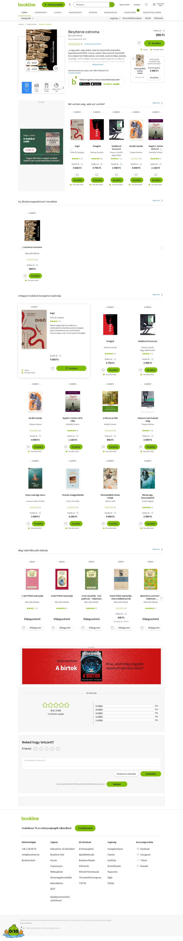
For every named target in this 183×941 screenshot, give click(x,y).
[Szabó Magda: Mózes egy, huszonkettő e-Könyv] (148, 478)
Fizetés (111, 854)
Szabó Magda (148, 501)
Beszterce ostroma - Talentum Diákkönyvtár (150, 597)
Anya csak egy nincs (35, 494)
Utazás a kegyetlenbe (73, 494)
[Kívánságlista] (146, 4)
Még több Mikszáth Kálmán (33, 550)
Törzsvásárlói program (132, 18)
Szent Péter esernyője (32, 595)
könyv (32, 562)
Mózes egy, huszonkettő (147, 496)
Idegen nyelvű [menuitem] (110, 12)
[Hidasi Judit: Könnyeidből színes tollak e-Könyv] (110, 478)
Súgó (110, 877)
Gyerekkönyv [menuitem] (41, 12)
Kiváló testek (136, 146)
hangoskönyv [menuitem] (75, 12)
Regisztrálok (124, 5)
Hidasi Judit (110, 501)
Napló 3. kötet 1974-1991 (156, 147)
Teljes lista (156, 103)
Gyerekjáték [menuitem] (131, 11)
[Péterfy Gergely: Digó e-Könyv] (77, 129)
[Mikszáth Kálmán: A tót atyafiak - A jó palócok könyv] (91, 579)
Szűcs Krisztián (72, 501)
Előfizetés (158, 18)
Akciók (148, 18)
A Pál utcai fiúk (110, 418)
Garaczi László (116, 152)
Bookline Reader (87, 860)
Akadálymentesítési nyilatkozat (60, 898)
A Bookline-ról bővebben (62, 848)
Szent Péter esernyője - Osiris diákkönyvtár (121, 597)
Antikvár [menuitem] (93, 12)
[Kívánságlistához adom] (139, 42)
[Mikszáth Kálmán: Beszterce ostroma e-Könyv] (41, 49)
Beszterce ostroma (32, 247)
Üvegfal (97, 146)
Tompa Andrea (136, 152)
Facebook (145, 848)
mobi (34, 68)
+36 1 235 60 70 (29, 848)
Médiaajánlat (56, 871)
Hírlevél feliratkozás (89, 871)
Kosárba (156, 43)
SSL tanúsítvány (26, 923)
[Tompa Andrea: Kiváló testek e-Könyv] (136, 129)
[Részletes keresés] (69, 4)
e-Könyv (77, 112)
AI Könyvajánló (55, 4)
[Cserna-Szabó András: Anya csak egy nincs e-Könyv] (35, 478)
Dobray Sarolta (96, 152)
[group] (27, 87)
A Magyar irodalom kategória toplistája (39, 295)
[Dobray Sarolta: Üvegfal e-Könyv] (97, 129)
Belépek (137, 5)
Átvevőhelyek (114, 866)
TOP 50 (82, 883)
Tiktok (143, 860)
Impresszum (56, 866)
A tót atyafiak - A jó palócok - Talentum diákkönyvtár (91, 597)
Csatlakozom (85, 828)
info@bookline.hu (30, 854)
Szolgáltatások (115, 848)
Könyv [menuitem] (24, 12)
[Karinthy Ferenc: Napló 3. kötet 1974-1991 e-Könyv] (156, 129)
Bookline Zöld (57, 854)
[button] (63, 87)
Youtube (144, 866)
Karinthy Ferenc (156, 152)
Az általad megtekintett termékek (37, 201)
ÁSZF (52, 888)
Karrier (53, 860)
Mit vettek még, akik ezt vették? (86, 104)
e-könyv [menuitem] (57, 12)
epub (34, 62)
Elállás (111, 883)
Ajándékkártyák (86, 854)
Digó (77, 146)
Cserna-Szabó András (35, 501)
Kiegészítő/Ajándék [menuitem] (152, 12)
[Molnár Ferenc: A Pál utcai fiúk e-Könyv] (110, 401)
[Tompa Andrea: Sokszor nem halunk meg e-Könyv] (147, 401)
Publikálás (151, 773)
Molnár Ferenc (110, 424)
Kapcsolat (113, 871)
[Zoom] (56, 68)
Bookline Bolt (28, 860)
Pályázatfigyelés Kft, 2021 (77, 39)
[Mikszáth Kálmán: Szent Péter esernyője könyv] (32, 579)
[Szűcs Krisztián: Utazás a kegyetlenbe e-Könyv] (73, 478)
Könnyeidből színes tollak (110, 496)
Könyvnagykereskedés (61, 877)
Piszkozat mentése (126, 773)
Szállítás (112, 860)
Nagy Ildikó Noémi (147, 350)
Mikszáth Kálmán (32, 253)
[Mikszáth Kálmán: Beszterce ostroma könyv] (150, 579)
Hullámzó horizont (116, 147)
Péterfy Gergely (77, 152)
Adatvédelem (56, 883)
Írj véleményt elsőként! (92, 44)
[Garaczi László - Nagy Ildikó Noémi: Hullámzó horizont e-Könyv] (116, 129)
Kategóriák (26, 18)
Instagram (145, 854)
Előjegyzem (35, 627)
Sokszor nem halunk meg (148, 419)
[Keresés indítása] (112, 4)
